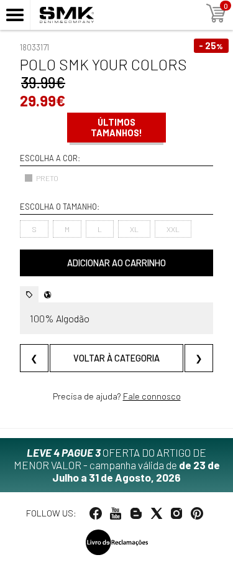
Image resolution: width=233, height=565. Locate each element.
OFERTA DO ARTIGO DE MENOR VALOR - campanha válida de (117, 464)
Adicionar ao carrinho (116, 263)
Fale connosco (152, 396)
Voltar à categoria (116, 358)
